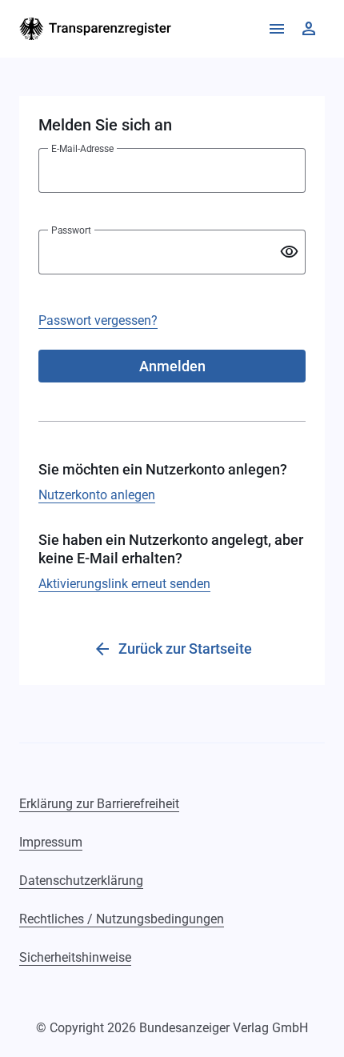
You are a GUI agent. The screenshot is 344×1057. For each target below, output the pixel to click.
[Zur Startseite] (95, 29)
